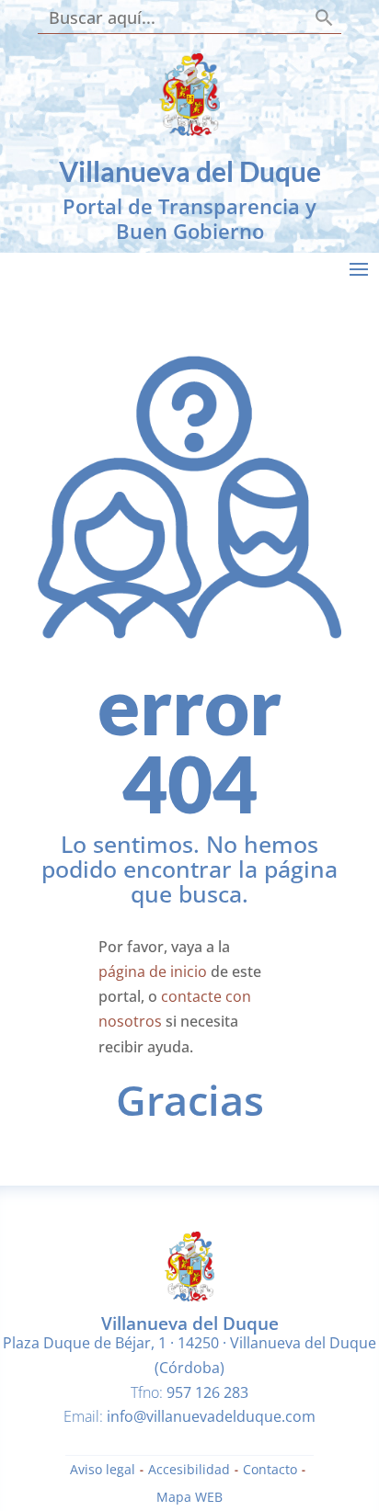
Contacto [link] (270, 1470)
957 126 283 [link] (207, 1392)
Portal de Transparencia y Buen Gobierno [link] (189, 218)
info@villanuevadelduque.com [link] (211, 1416)
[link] (189, 130)
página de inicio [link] (152, 971)
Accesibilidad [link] (189, 1470)
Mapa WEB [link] (189, 1498)
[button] (358, 268)
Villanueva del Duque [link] (190, 170)
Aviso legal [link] (102, 1470)
